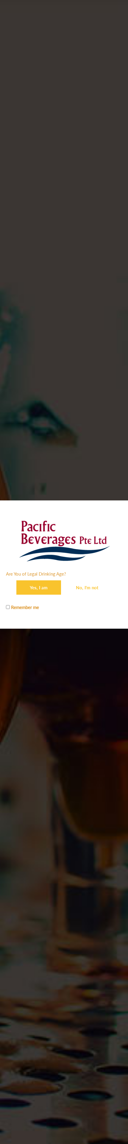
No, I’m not (87, 587)
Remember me (24, 607)
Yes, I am (39, 587)
